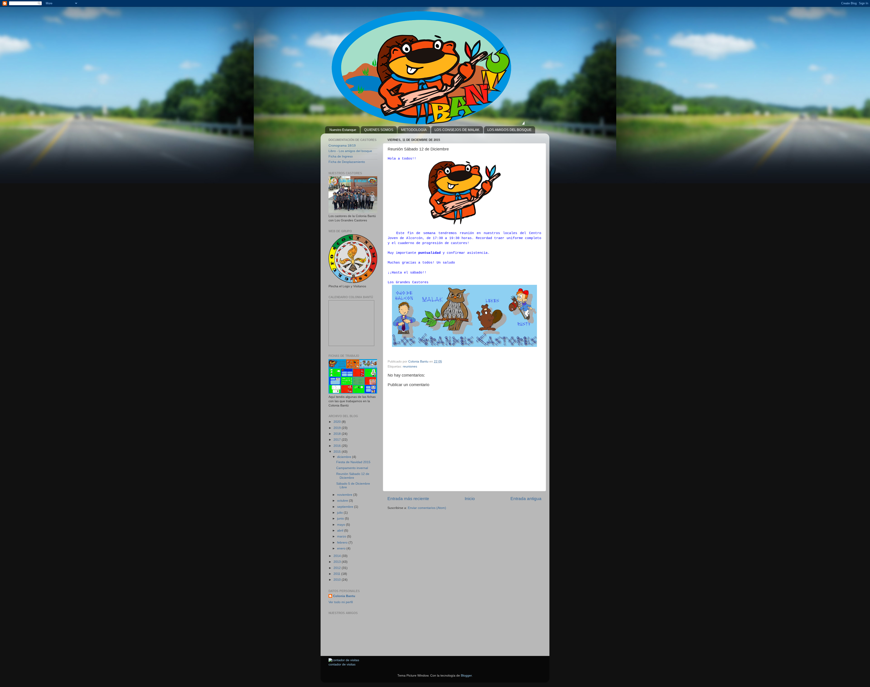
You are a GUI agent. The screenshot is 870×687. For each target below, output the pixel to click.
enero (341, 548)
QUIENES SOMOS (378, 130)
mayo (341, 524)
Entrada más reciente (408, 498)
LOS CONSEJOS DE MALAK (457, 130)
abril (340, 530)
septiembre (345, 506)
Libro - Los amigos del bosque (350, 151)
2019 (338, 428)
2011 (337, 574)
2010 (338, 579)
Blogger (466, 675)
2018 (338, 433)
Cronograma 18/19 (342, 145)
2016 (338, 446)
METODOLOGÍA (414, 130)
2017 (338, 439)
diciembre (344, 457)
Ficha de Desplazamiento (347, 162)
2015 (338, 451)
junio (341, 518)
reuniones (410, 366)
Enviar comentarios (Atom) (427, 508)
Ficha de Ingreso (341, 156)
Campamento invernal (352, 468)
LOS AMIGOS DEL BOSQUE (509, 130)
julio (340, 512)
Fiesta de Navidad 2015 (353, 462)
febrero (342, 542)
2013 (338, 562)
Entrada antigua (525, 498)
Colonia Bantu (344, 596)
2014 (338, 556)
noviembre (345, 494)
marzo (342, 536)
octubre (343, 500)
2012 (338, 568)
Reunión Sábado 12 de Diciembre (352, 475)
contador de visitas (342, 664)
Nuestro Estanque (342, 130)
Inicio (470, 498)
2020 (338, 421)
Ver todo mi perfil (341, 602)
